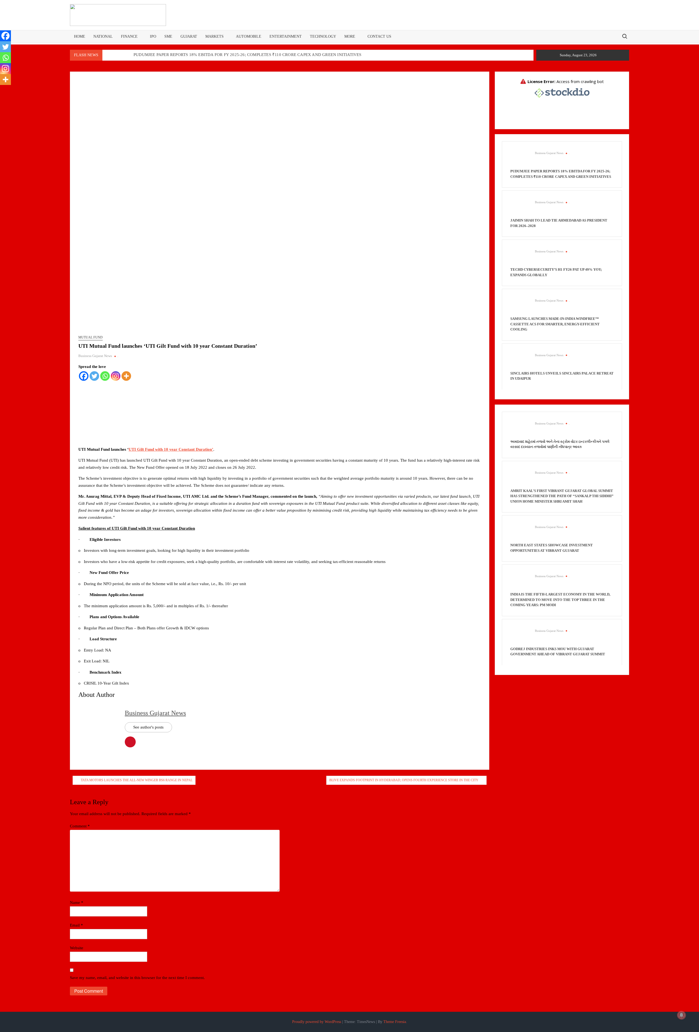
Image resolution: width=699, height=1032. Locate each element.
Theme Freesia (394, 1022)
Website (76, 948)
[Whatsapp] (105, 376)
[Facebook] (83, 376)
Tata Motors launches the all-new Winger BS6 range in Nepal (136, 780)
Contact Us (379, 36)
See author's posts (148, 727)
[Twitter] (94, 376)
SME (168, 36)
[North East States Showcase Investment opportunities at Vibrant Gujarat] (519, 533)
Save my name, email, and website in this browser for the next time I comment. (137, 977)
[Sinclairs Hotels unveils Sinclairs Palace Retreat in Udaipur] (519, 361)
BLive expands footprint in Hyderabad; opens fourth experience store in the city (403, 780)
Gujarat (188, 36)
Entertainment (285, 36)
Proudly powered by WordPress (316, 1022)
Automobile (248, 36)
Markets (214, 36)
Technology (323, 36)
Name (76, 902)
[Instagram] (115, 376)
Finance (129, 36)
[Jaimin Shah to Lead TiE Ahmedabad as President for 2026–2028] (519, 208)
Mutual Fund (90, 337)
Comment (80, 826)
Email (76, 925)
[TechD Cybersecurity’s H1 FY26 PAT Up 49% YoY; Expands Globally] (519, 257)
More (349, 36)
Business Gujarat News (95, 356)
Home (79, 36)
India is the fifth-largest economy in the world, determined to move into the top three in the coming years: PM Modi (560, 599)
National (103, 36)
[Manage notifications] (681, 1015)
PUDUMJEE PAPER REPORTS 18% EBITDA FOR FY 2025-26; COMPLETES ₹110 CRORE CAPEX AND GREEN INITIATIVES (248, 54)
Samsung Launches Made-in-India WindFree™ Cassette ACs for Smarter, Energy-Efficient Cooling (555, 324)
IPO (153, 36)
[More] (126, 376)
